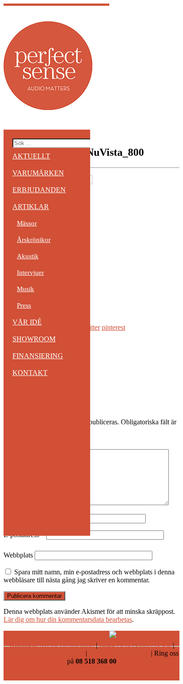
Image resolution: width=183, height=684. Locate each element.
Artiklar (30, 206)
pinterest (113, 327)
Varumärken (38, 173)
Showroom (34, 339)
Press (24, 305)
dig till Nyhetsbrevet (44, 653)
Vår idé (27, 322)
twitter (91, 327)
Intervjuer (30, 272)
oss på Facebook (119, 653)
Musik (25, 289)
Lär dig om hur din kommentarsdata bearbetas (68, 619)
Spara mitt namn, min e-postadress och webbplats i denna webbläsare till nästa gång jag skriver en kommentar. (89, 576)
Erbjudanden (39, 190)
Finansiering (37, 356)
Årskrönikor (34, 239)
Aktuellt (31, 156)
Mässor (27, 223)
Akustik (28, 256)
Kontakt (30, 372)
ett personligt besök (135, 645)
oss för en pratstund (51, 645)
